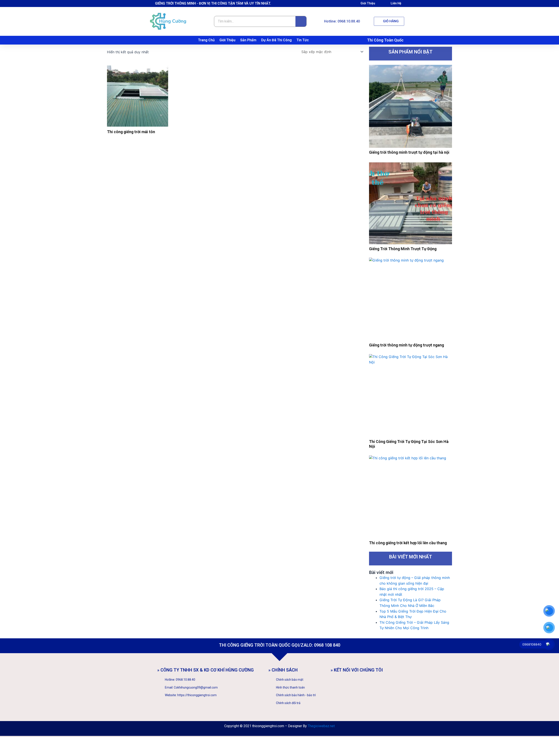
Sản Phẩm (248, 40)
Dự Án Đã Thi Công (276, 40)
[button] (389, 21)
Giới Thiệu (227, 40)
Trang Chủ (206, 40)
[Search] (300, 21)
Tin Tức (303, 40)
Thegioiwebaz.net (321, 726)
